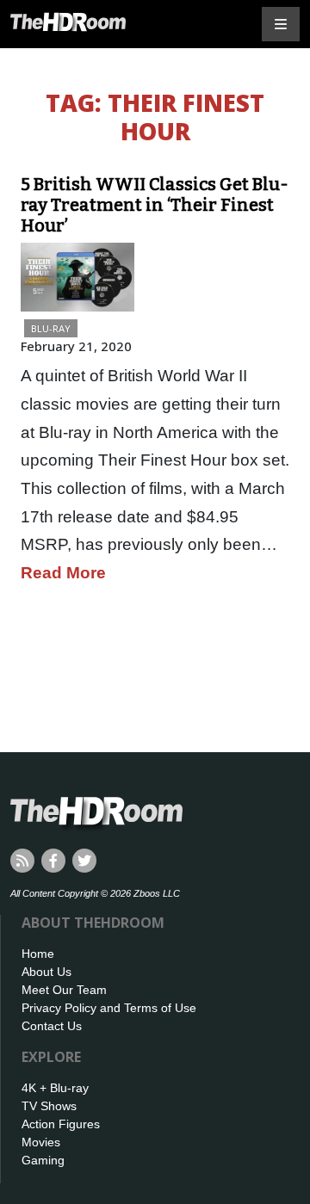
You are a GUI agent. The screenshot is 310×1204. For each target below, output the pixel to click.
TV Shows (49, 1106)
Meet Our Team (64, 990)
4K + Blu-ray (55, 1088)
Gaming (43, 1160)
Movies (41, 1142)
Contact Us (52, 1026)
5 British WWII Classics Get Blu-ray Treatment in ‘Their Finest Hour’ (154, 205)
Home (38, 953)
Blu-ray (51, 328)
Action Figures (61, 1124)
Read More (63, 573)
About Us (46, 972)
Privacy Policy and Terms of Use (109, 1008)
